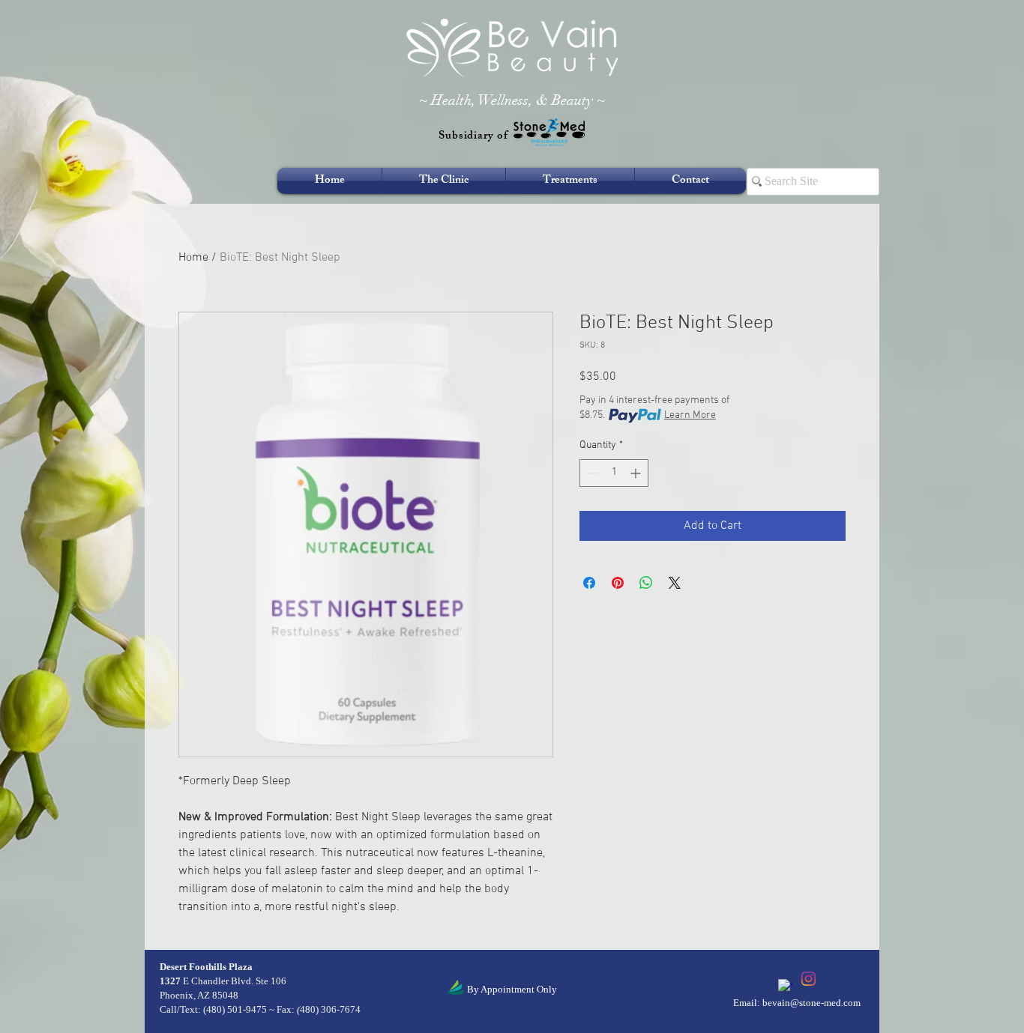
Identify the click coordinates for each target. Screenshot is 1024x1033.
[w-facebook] (785, 986)
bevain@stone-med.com (811, 1002)
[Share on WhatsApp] (646, 583)
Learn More (690, 415)
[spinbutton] (613, 473)
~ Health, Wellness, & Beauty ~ (512, 100)
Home (193, 257)
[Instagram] (808, 979)
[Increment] (636, 473)
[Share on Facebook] (589, 583)
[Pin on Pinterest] (618, 583)
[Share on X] (675, 583)
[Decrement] (591, 473)
